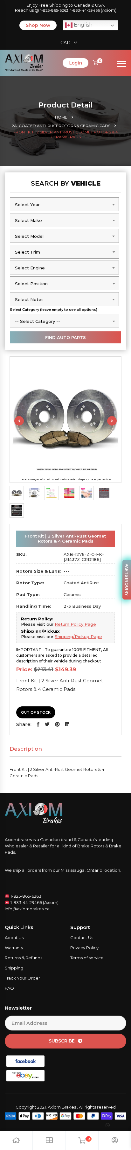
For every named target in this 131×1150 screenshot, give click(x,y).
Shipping (14, 967)
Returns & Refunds (23, 957)
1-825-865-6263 (54, 10)
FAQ (9, 988)
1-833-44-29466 (85, 10)
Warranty (14, 947)
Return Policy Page (75, 624)
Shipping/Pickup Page (78, 636)
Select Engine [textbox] (30, 267)
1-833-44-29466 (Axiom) (34, 902)
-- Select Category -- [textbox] (37, 321)
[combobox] (64, 204)
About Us (14, 937)
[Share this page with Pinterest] (57, 724)
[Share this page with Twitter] (47, 724)
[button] (38, 724)
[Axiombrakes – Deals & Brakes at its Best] (24, 62)
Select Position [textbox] (31, 283)
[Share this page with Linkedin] (67, 724)
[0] (95, 63)
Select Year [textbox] (27, 204)
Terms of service (87, 957)
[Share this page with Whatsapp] (113, 1125)
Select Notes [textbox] (29, 299)
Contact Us (81, 937)
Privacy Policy (84, 947)
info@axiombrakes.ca (27, 908)
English (82, 25)
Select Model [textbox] (29, 236)
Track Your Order (22, 978)
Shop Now (38, 25)
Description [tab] (26, 749)
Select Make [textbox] (28, 220)
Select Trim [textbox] (27, 252)
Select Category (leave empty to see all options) (53, 309)
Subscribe (62, 1041)
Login (75, 63)
